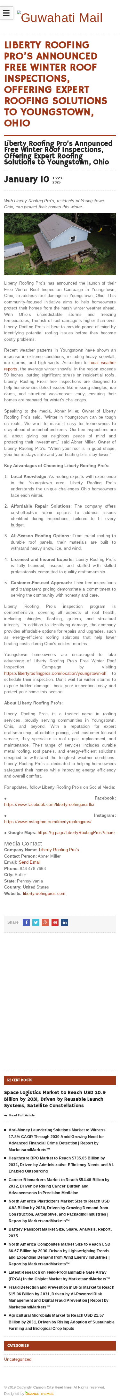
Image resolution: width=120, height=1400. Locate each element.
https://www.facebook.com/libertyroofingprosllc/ (49, 804)
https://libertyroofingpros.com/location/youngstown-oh (55, 673)
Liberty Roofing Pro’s (59, 849)
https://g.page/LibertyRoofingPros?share (76, 832)
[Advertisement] (60, 1007)
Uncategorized (18, 1359)
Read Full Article (22, 1115)
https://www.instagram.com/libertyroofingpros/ (48, 821)
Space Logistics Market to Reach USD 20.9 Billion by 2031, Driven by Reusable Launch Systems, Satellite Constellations (55, 1099)
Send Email (30, 862)
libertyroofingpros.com (44, 893)
